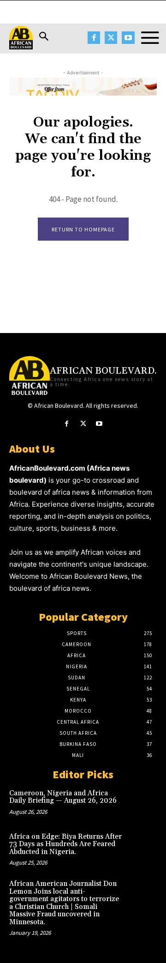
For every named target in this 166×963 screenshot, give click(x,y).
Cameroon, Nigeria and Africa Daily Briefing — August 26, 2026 (63, 797)
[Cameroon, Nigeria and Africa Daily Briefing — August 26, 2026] (142, 803)
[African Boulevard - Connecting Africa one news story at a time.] (21, 37)
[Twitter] (111, 37)
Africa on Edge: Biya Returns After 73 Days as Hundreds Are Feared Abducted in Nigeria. (65, 844)
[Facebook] (94, 37)
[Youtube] (128, 37)
